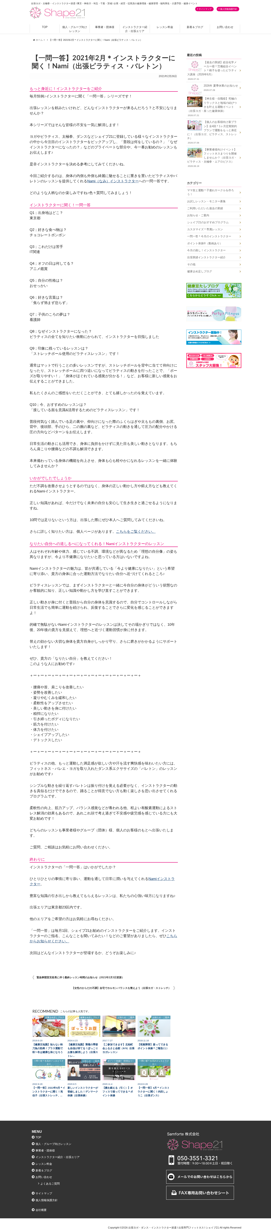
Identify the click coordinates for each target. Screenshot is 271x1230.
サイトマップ (205, 9)
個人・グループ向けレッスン (74, 29)
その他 (191, 264)
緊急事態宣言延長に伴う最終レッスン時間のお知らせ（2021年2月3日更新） (80, 977)
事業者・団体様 (104, 27)
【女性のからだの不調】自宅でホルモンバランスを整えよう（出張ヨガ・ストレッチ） (121, 988)
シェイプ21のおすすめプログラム (208, 222)
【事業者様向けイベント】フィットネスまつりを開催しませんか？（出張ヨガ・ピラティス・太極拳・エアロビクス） (212, 157)
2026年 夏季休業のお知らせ (221, 87)
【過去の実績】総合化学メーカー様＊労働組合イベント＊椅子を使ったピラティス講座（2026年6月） (212, 70)
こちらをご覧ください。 (136, 532)
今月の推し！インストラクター (206, 250)
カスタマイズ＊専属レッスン (205, 229)
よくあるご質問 (50, 1183)
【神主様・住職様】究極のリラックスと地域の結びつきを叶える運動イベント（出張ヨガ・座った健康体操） (212, 107)
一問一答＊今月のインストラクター (209, 236)
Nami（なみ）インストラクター (113, 181)
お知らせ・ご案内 (198, 215)
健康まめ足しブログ (199, 271)
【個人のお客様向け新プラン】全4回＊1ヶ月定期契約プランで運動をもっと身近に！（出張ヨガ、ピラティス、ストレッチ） (212, 132)
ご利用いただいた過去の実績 (205, 208)
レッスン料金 (165, 27)
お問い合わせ (225, 27)
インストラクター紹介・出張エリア (134, 29)
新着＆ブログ (195, 27)
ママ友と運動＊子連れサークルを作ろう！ (210, 192)
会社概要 (41, 1210)
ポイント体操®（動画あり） (204, 243)
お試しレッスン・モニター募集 (206, 201)
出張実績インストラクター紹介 (206, 257)
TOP (45, 27)
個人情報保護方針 (228, 9)
